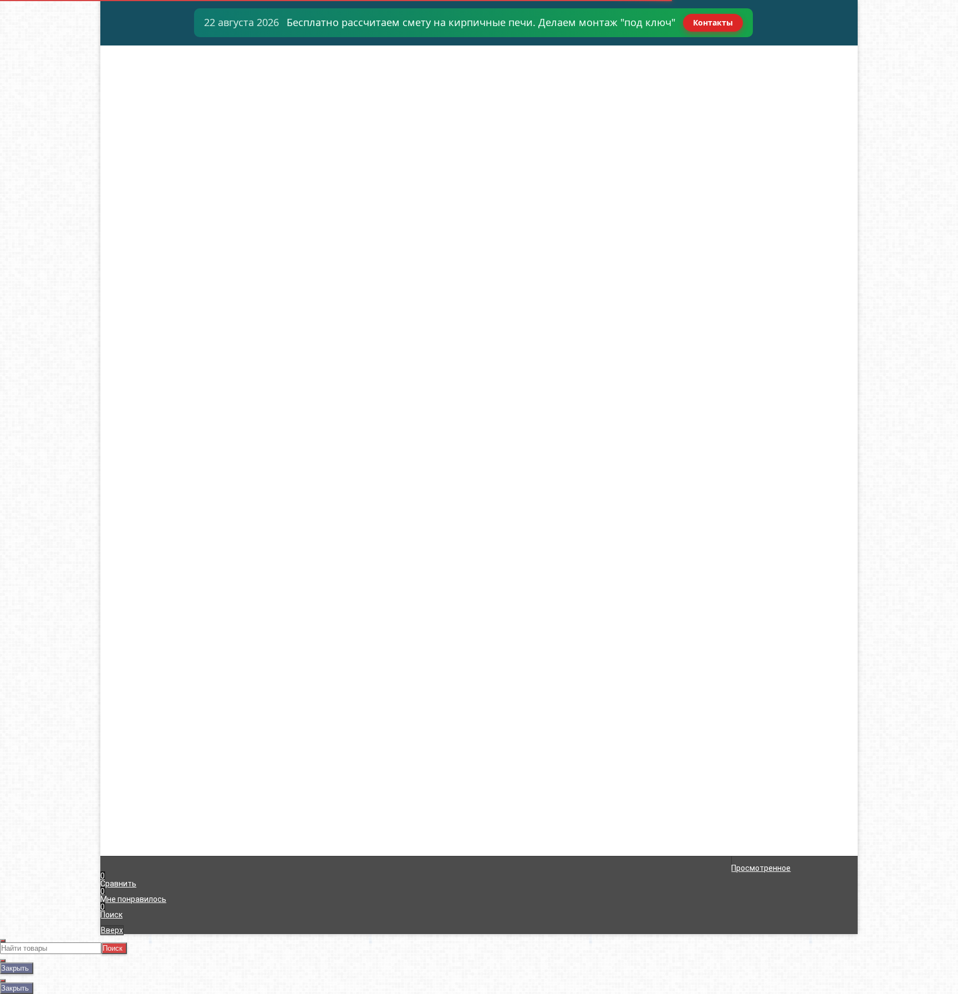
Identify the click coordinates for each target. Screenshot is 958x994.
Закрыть (15, 968)
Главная (126, 49)
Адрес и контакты (144, 65)
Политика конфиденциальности (349, 772)
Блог (120, 135)
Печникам (129, 96)
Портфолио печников (150, 119)
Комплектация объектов (157, 73)
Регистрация (626, 57)
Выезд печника (139, 88)
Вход (611, 49)
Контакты (713, 22)
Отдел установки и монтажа (164, 81)
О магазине (132, 104)
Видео (123, 127)
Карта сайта (313, 764)
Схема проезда (139, 112)
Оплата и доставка (146, 57)
